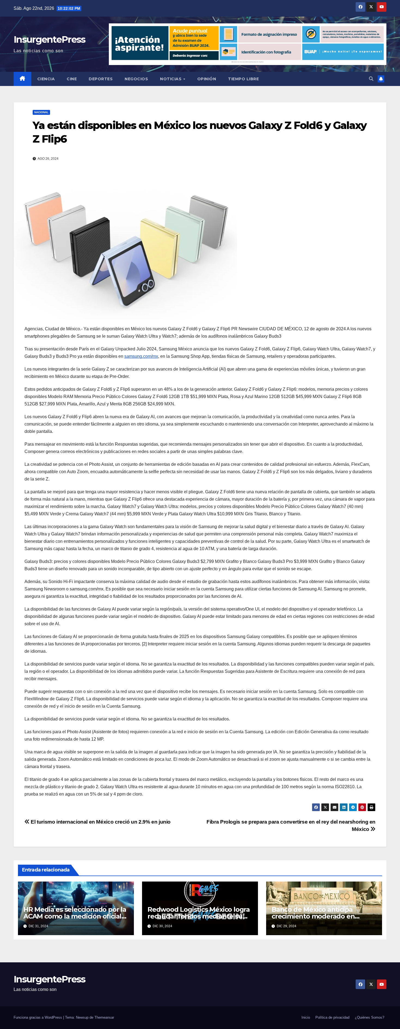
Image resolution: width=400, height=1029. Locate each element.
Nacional (41, 112)
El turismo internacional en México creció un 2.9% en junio (100, 822)
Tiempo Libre (243, 78)
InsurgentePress (49, 39)
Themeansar (104, 1017)
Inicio (305, 1017)
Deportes (101, 78)
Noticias (171, 78)
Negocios (136, 78)
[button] (371, 78)
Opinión (206, 78)
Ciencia (46, 78)
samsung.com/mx (141, 356)
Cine (72, 78)
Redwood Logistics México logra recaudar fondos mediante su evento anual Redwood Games (198, 916)
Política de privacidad (332, 1017)
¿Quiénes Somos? (369, 1017)
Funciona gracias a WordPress (38, 1017)
